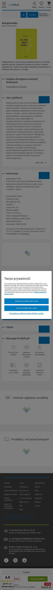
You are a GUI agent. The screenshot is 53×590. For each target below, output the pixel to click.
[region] (26, 295)
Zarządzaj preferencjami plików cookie (26, 313)
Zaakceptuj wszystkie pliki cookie (26, 301)
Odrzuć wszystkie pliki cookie (26, 308)
